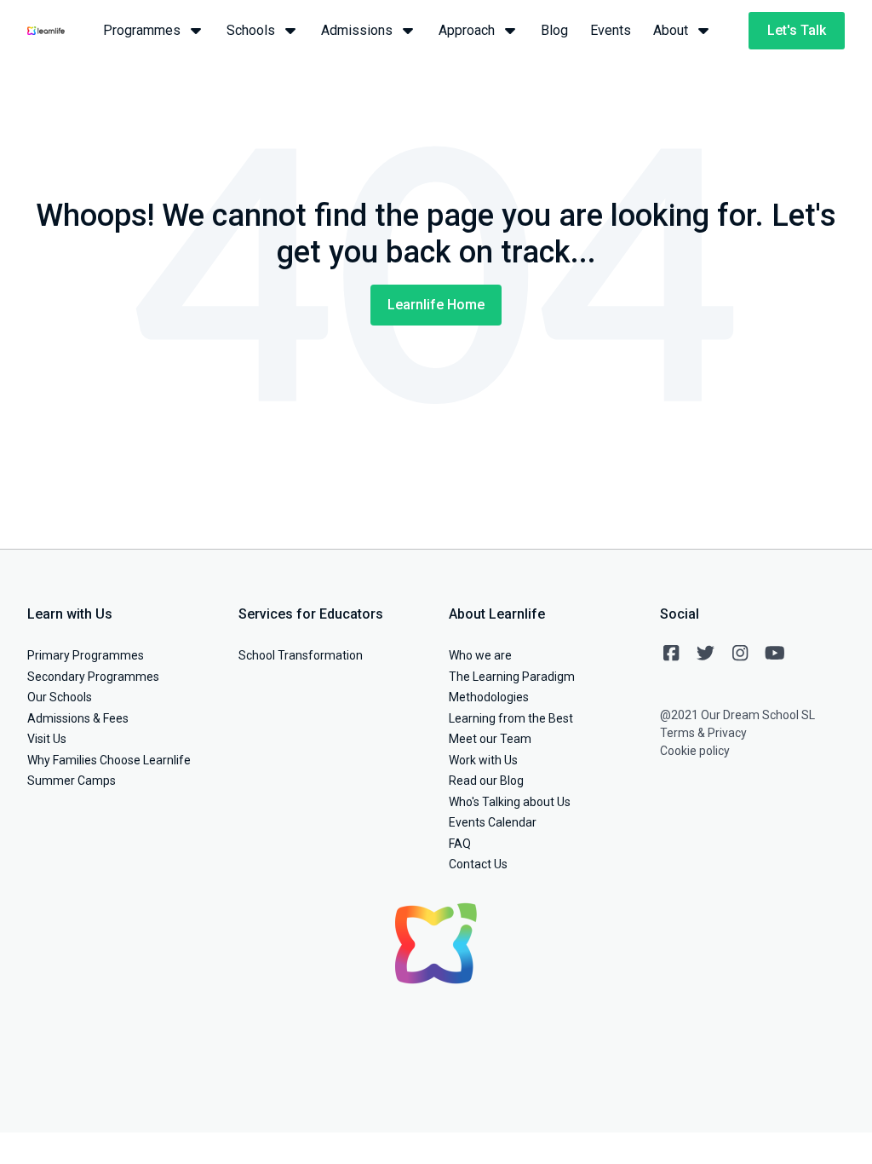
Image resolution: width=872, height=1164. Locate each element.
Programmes (142, 30)
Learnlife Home (436, 305)
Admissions (357, 30)
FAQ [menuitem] (460, 843)
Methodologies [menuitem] (489, 697)
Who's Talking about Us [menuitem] (510, 802)
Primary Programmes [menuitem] (85, 655)
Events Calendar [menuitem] (492, 822)
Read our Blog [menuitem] (486, 780)
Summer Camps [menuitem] (71, 780)
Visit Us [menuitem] (46, 739)
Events (610, 30)
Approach (467, 30)
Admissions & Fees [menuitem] (78, 718)
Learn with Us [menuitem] (69, 614)
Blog (554, 30)
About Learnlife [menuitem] (497, 614)
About (670, 30)
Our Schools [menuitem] (59, 697)
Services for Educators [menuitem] (310, 614)
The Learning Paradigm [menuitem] (512, 676)
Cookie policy (695, 751)
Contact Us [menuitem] (478, 864)
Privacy (727, 733)
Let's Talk (796, 30)
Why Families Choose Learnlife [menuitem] (109, 760)
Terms (677, 733)
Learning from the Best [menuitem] (511, 718)
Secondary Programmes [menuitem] (93, 676)
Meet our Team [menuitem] (490, 739)
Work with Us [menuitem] (483, 760)
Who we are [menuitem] (480, 655)
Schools (251, 30)
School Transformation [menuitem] (300, 655)
